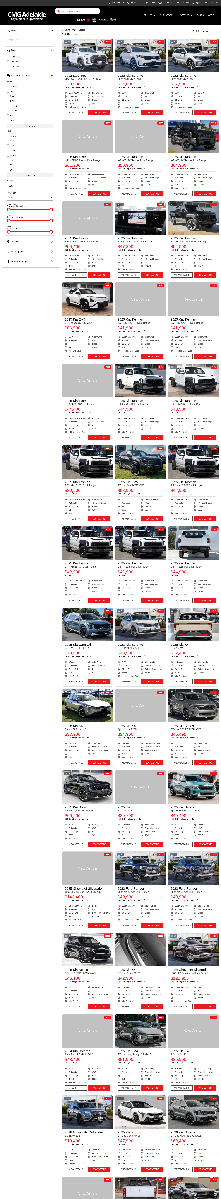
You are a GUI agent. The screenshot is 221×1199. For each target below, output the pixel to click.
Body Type (11, 192)
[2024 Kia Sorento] (87, 1031)
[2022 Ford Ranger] (140, 868)
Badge (10, 181)
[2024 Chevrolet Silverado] (193, 949)
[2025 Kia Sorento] (87, 787)
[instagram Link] (217, 3)
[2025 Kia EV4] (140, 1031)
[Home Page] (26, 15)
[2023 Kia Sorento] (193, 55)
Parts (200, 15)
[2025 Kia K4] (87, 706)
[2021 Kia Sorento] (140, 624)
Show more (30, 126)
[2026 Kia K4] (193, 624)
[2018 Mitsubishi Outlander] (87, 1112)
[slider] (9, 209)
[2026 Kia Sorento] (193, 1112)
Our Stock (166, 15)
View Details (76, 112)
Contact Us (99, 112)
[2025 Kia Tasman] (87, 136)
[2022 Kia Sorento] (140, 55)
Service (184, 15)
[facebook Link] (212, 3)
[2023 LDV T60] (87, 55)
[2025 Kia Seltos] (193, 706)
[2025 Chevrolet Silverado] (87, 868)
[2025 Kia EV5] (87, 299)
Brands (148, 15)
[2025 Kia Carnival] (87, 624)
